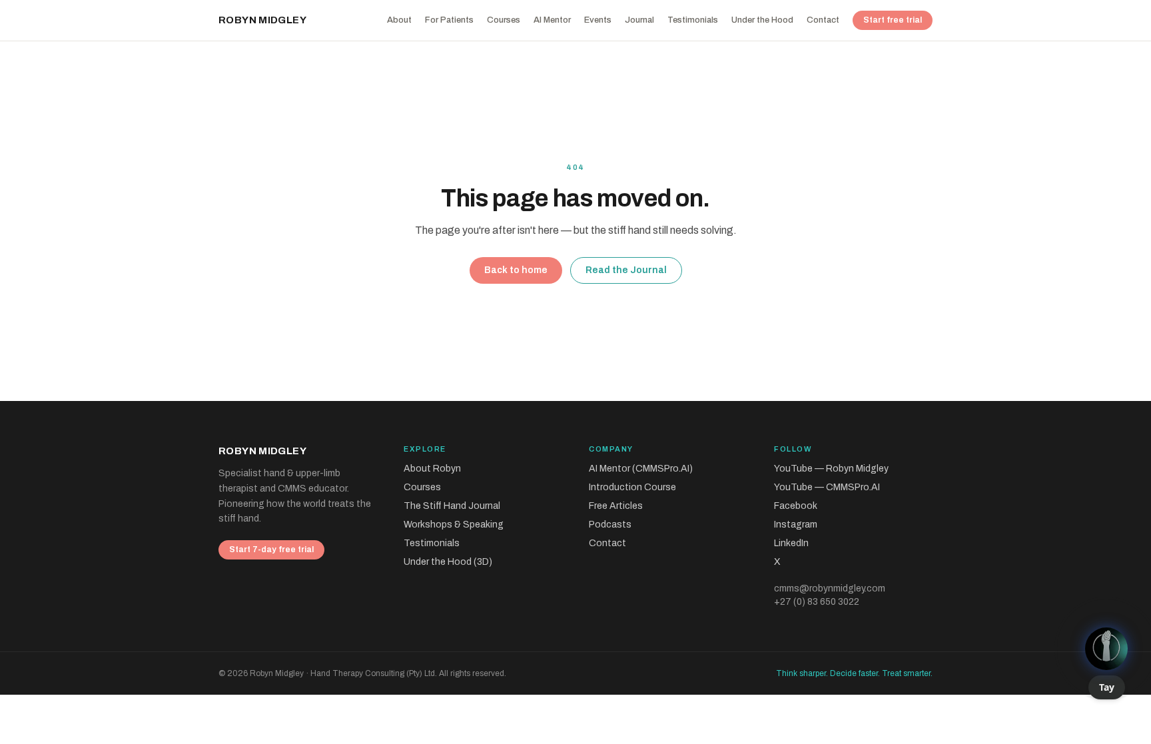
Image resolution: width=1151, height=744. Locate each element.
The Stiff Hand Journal (452, 506)
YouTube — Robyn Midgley (831, 469)
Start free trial (892, 20)
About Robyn (432, 469)
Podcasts (610, 525)
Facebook (795, 506)
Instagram (795, 525)
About (399, 20)
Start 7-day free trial (271, 549)
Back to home (516, 270)
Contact (823, 20)
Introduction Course (632, 487)
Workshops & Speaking (454, 525)
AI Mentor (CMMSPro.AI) (641, 469)
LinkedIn (791, 543)
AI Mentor (552, 20)
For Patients (449, 20)
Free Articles (616, 506)
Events (597, 20)
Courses (503, 20)
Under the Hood (762, 20)
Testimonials (692, 20)
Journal (639, 20)
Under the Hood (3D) (448, 562)
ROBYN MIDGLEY (262, 20)
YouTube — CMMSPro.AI (827, 487)
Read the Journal (626, 270)
